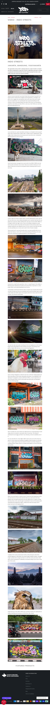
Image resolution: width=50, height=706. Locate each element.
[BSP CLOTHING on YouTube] (6, 4)
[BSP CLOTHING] (23, 10)
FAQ (27, 678)
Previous (36, 17)
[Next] (47, 1)
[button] (7, 8)
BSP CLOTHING (8, 701)
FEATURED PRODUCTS (25, 666)
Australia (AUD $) (30, 4)
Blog (27, 691)
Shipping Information (30, 688)
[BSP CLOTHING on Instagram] (3, 4)
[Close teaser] (6, 699)
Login (43, 4)
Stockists (28, 681)
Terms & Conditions (30, 693)
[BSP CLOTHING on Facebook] (1, 4)
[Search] (47, 10)
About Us (28, 676)
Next (40, 17)
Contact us (28, 686)
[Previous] (2, 1)
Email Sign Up (29, 683)
